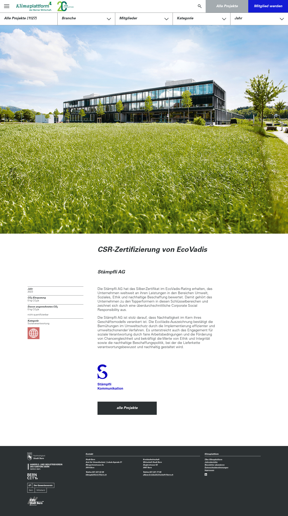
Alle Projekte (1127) (20, 18)
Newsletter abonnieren (214, 465)
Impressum (209, 470)
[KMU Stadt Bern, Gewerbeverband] (35, 501)
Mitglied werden (268, 6)
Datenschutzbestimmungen (216, 467)
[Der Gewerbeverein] (40, 488)
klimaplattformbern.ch (96, 474)
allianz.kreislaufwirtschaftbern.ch (158, 474)
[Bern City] (32, 476)
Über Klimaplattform (213, 459)
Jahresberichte (211, 462)
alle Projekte (127, 408)
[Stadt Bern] (36, 456)
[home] (34, 6)
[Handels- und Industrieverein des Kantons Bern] (44, 467)
